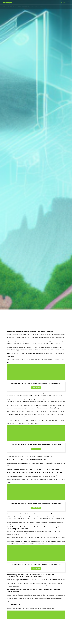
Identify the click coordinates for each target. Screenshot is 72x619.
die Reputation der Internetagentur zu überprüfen (27, 341)
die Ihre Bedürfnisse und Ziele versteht (27, 334)
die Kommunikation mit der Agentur (33, 359)
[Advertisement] (36, 318)
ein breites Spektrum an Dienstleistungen (41, 353)
